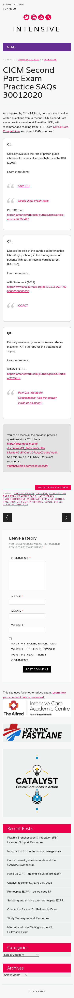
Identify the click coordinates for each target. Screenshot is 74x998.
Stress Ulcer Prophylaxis (33, 200)
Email (17, 610)
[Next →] (66, 517)
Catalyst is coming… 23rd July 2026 (29, 882)
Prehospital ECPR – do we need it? (29, 891)
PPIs (5, 501)
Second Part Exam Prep (53, 487)
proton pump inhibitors (26, 501)
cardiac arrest (24, 493)
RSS (41, 17)
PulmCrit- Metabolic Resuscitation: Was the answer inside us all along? (37, 397)
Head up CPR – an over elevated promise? (34, 873)
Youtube (34, 17)
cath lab (42, 493)
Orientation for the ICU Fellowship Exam (32, 909)
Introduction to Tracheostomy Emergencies (34, 851)
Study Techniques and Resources (28, 918)
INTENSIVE (37, 29)
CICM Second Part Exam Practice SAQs (34, 495)
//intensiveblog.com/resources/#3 (27, 465)
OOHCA (59, 498)
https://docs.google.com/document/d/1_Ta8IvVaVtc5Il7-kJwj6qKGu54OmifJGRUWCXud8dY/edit (32, 448)
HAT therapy (46, 496)
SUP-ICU (23, 186)
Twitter (26, 17)
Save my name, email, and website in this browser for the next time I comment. (34, 652)
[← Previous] (7, 517)
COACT (23, 305)
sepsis (48, 501)
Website (18, 625)
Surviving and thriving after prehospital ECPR (35, 900)
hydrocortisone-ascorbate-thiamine (28, 498)
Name (17, 596)
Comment (21, 558)
